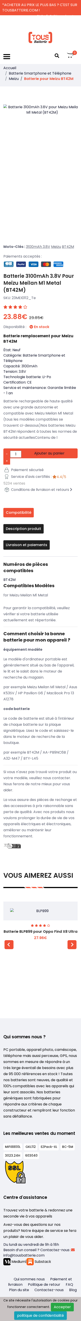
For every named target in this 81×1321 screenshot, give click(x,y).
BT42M (68, 246)
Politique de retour (44, 1284)
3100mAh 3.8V (38, 246)
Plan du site (19, 1289)
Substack (42, 1261)
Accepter (62, 1307)
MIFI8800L (12, 1147)
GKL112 (30, 1147)
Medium (18, 1261)
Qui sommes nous (29, 1279)
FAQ (69, 1284)
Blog (73, 1289)
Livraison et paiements (26, 544)
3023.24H (12, 1155)
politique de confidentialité (40, 1315)
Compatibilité (18, 512)
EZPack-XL (49, 1147)
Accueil (9, 68)
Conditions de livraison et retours (40, 489)
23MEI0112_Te (24, 297)
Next (72, 944)
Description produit (23, 528)
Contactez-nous (49, 1289)
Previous (9, 944)
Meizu (14, 78)
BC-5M (67, 1147)
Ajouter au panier (49, 453)
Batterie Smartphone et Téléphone (40, 73)
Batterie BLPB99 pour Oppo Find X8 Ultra (40, 931)
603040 (31, 1155)
